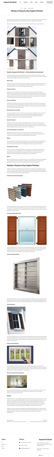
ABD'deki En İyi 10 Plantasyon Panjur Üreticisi (16, 421)
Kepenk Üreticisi (10, 2)
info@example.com (25, 448)
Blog (25, 8)
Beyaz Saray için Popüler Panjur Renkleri (38, 421)
